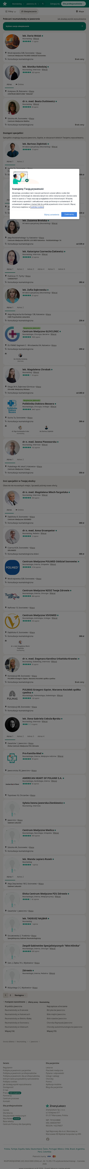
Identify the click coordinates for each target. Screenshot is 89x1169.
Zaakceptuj (69, 214)
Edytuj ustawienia (51, 215)
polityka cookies (37, 207)
